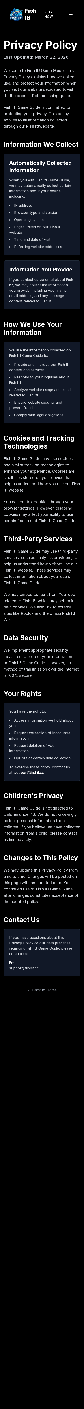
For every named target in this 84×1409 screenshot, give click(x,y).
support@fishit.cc (29, 772)
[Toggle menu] (70, 14)
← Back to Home (42, 990)
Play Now (49, 14)
